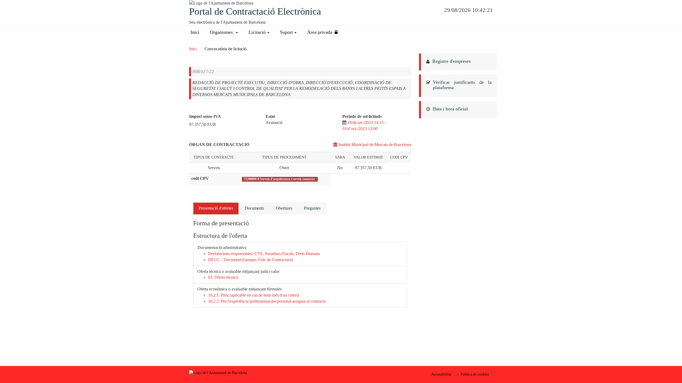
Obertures (284, 208)
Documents (254, 208)
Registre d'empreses (451, 61)
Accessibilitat (441, 374)
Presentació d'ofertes (216, 208)
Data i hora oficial (450, 108)
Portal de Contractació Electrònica (255, 11)
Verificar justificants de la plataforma (462, 85)
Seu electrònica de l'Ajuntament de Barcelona (227, 22)
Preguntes (312, 208)
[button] (224, 32)
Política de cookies (475, 374)
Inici (194, 32)
